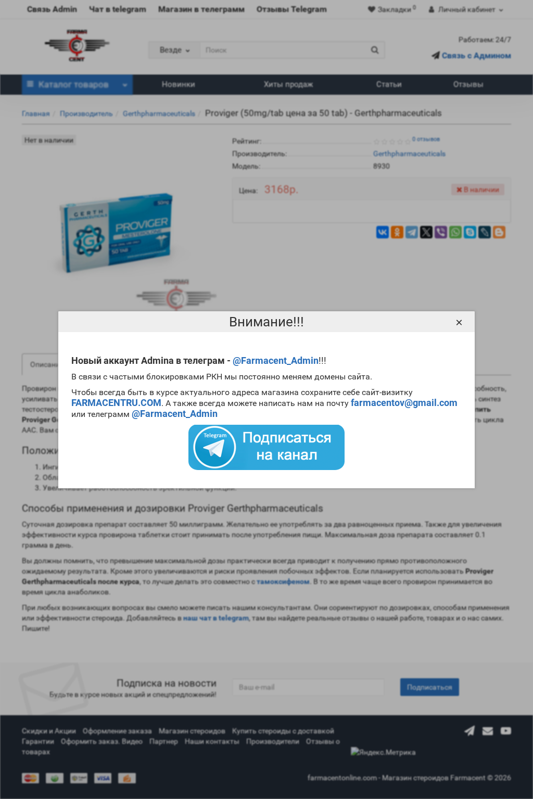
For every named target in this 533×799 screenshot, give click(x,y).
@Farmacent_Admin (276, 360)
